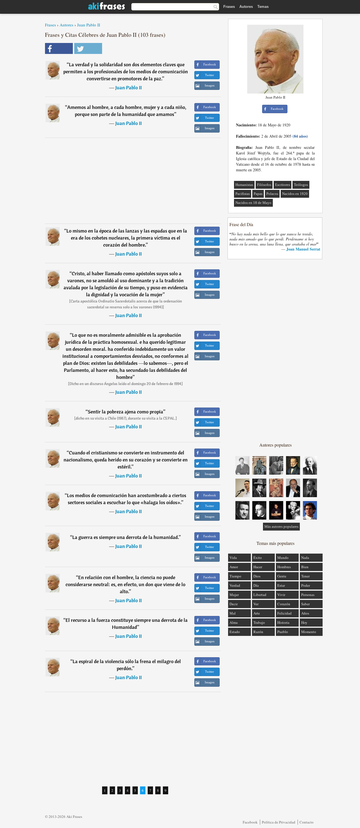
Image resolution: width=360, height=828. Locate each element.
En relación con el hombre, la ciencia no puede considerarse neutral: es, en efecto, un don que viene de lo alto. (125, 584)
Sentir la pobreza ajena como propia (125, 411)
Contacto (307, 822)
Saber (305, 603)
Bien (305, 566)
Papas (258, 194)
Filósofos (264, 185)
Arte (256, 613)
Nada (305, 557)
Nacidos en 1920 (295, 194)
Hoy (304, 622)
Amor (234, 566)
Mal (233, 613)
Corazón (283, 603)
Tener (305, 576)
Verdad (235, 585)
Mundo (283, 557)
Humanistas (244, 185)
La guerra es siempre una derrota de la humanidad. (125, 537)
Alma (234, 622)
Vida (233, 557)
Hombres (284, 566)
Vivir (281, 594)
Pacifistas (242, 194)
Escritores (282, 185)
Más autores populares (281, 526)
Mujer (234, 594)
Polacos (272, 194)
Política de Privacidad (278, 822)
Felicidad (284, 613)
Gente (281, 576)
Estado (235, 631)
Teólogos (301, 185)
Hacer (257, 566)
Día (256, 585)
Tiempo (235, 576)
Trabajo (259, 622)
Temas (263, 6)
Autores (246, 6)
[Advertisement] (133, 180)
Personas (307, 594)
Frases (229, 6)
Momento (308, 631)
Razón (258, 631)
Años (305, 613)
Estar (281, 585)
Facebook (250, 822)
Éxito (257, 557)
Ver (255, 603)
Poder (305, 585)
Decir (234, 603)
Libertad (259, 594)
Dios (256, 576)
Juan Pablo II (88, 25)
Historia (283, 622)
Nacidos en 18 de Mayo (253, 203)
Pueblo (282, 631)
